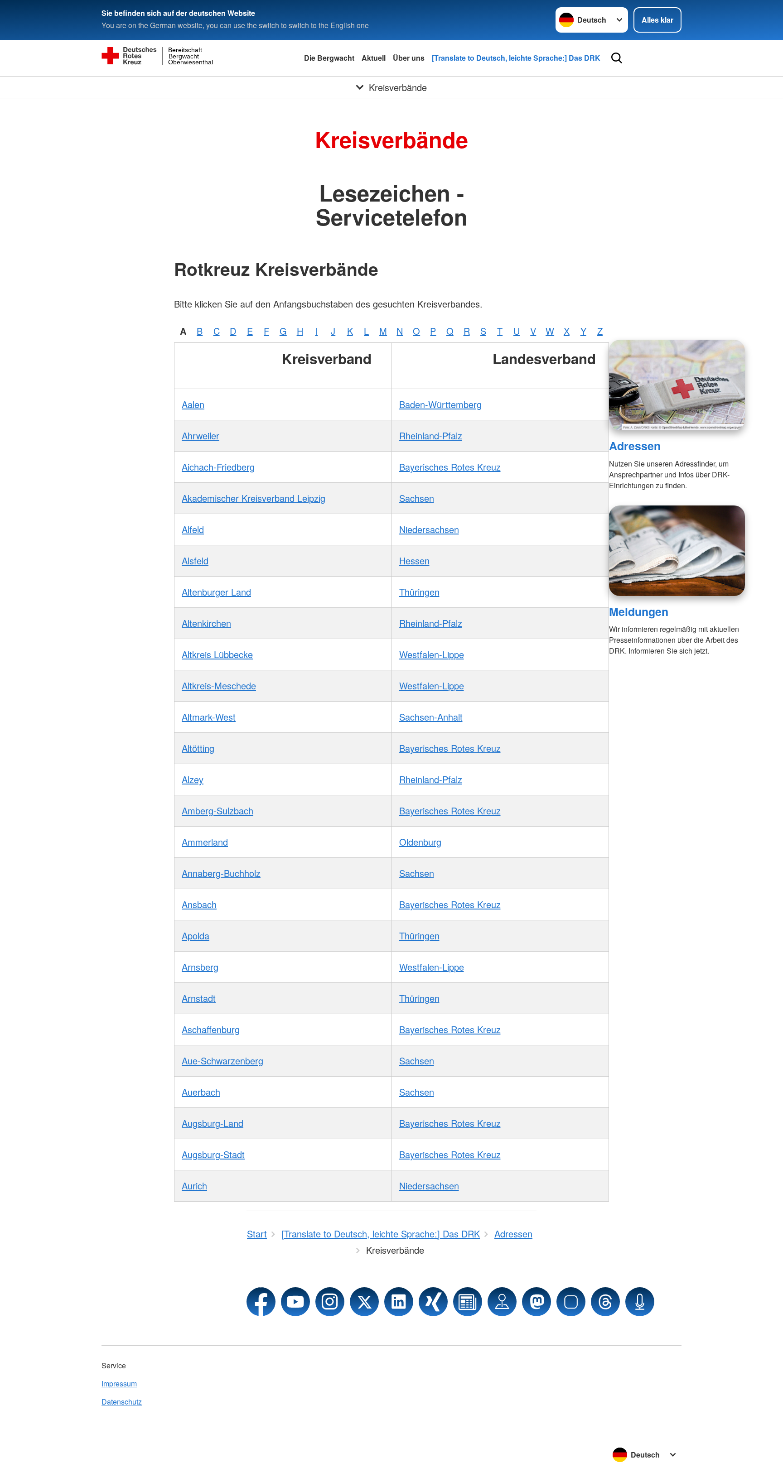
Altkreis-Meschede (219, 685)
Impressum (119, 1383)
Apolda (195, 935)
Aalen (193, 404)
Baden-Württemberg (440, 404)
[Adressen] (677, 385)
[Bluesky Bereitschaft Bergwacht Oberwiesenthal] (570, 1301)
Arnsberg (200, 966)
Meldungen (638, 611)
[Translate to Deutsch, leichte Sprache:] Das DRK (516, 58)
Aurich (194, 1185)
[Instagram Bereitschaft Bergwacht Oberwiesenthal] (329, 1301)
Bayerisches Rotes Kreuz (450, 466)
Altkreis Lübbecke (217, 654)
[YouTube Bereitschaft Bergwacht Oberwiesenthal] (295, 1301)
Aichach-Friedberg (218, 466)
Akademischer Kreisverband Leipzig (253, 498)
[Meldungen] (677, 550)
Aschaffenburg (211, 1029)
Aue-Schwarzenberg (222, 1060)
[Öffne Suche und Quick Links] (616, 58)
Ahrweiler (200, 435)
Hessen (414, 560)
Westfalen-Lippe (431, 654)
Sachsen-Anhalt (431, 716)
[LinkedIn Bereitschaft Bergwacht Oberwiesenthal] (398, 1301)
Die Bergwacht (329, 58)
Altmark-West (209, 716)
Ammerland (205, 841)
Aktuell (374, 58)
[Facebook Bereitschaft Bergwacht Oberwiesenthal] (261, 1301)
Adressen (635, 446)
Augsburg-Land (212, 1123)
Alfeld (193, 529)
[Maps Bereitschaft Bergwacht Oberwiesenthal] (502, 1301)
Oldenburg (420, 841)
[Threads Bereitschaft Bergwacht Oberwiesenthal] (605, 1301)
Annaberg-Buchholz (221, 873)
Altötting (198, 748)
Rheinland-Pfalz (430, 435)
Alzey (192, 779)
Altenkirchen (206, 623)
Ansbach (199, 904)
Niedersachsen (429, 529)
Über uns (409, 58)
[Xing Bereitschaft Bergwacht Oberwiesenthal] (433, 1301)
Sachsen (416, 498)
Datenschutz (122, 1401)
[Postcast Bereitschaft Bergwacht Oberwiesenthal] (639, 1301)
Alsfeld (195, 560)
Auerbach (201, 1091)
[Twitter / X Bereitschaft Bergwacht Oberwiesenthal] (364, 1301)
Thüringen (419, 591)
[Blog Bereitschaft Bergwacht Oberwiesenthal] (467, 1301)
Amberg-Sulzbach (217, 810)
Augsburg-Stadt (213, 1154)
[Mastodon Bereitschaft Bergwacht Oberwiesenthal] (536, 1301)
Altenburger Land (216, 591)
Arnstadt (199, 998)
